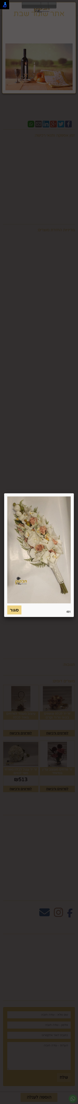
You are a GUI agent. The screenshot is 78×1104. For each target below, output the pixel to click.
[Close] (74, 493)
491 (68, 612)
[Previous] (25, 5)
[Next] (38, 5)
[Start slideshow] (31, 5)
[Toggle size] (44, 5)
